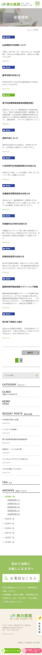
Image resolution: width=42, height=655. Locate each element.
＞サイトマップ (7, 634)
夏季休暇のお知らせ (11, 75)
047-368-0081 (13, 630)
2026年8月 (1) (13, 500)
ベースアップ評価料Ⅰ (10, 429)
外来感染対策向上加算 (10, 419)
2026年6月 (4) (13, 507)
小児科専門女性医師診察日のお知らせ (19, 166)
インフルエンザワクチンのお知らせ (15, 459)
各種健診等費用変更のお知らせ (16, 194)
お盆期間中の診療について (14, 45)
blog (8, 95)
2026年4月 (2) (13, 514)
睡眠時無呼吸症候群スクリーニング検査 (20, 287)
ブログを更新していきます (11, 469)
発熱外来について (10, 138)
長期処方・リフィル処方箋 (11, 449)
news (8, 37)
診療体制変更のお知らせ (13, 257)
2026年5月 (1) (13, 511)
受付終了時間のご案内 (12, 322)
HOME (29, 30)
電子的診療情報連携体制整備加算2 (17, 103)
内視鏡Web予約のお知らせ (14, 224)
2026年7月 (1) (13, 503)
